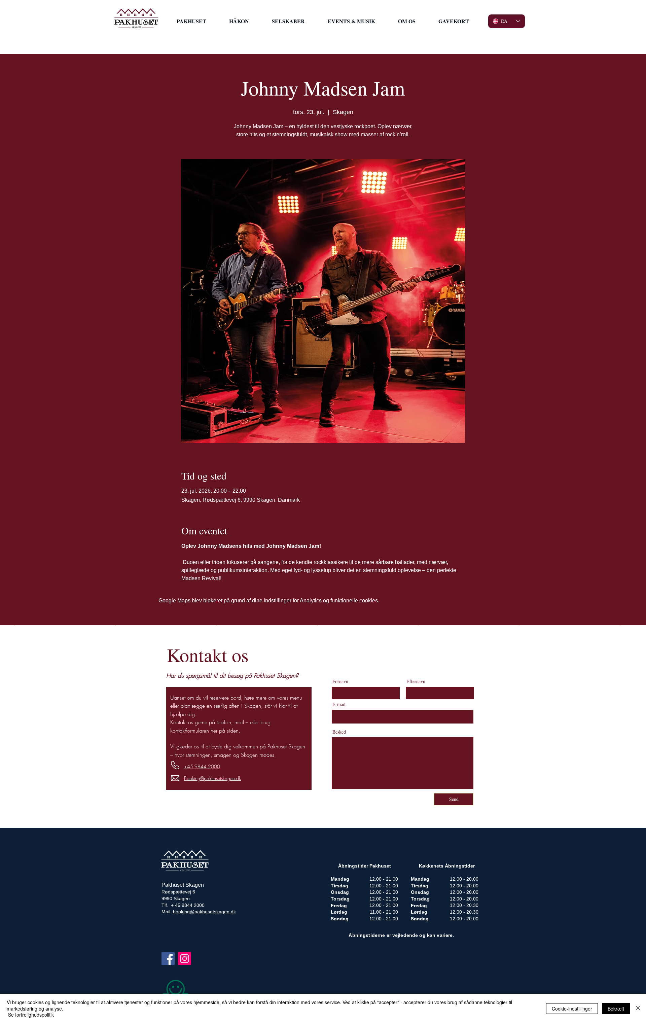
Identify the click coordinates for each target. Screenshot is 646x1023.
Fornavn (340, 681)
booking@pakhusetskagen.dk (204, 911)
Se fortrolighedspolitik (31, 1014)
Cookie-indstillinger (572, 1008)
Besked (339, 732)
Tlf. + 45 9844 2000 (183, 905)
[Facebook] (168, 958)
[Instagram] (184, 958)
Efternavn (415, 681)
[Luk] (638, 1008)
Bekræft (616, 1008)
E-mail (339, 704)
